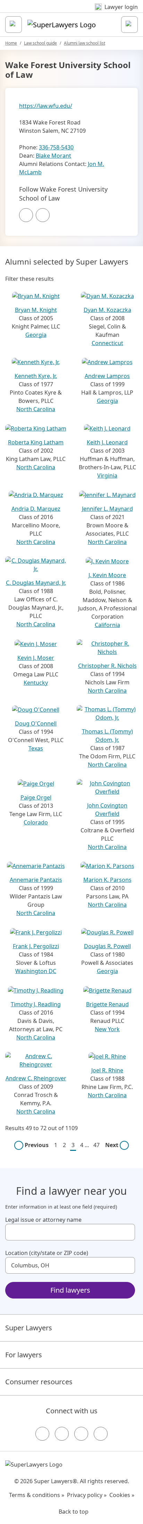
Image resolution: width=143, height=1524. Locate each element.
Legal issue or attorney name (43, 1219)
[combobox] (70, 1232)
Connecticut (107, 343)
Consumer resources (39, 1381)
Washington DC (35, 971)
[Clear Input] (127, 1232)
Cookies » (121, 1495)
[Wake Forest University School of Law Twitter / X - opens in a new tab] (43, 215)
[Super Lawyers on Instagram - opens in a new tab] (62, 1434)
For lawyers (23, 1354)
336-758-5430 (56, 147)
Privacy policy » (87, 1495)
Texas (35, 748)
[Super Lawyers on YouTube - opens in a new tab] (81, 1434)
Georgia (36, 335)
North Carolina (35, 409)
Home (11, 43)
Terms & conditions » (36, 1495)
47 (96, 1145)
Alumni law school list (84, 43)
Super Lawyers (28, 1327)
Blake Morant (53, 155)
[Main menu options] (13, 24)
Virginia (107, 475)
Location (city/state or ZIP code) (46, 1253)
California (107, 625)
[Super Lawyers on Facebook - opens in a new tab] (42, 1434)
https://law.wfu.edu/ (45, 106)
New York (107, 1029)
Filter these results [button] (29, 279)
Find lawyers (70, 1290)
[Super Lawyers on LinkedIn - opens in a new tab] (101, 1434)
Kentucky (36, 682)
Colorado (36, 822)
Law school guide (40, 43)
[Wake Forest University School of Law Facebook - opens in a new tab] (26, 215)
